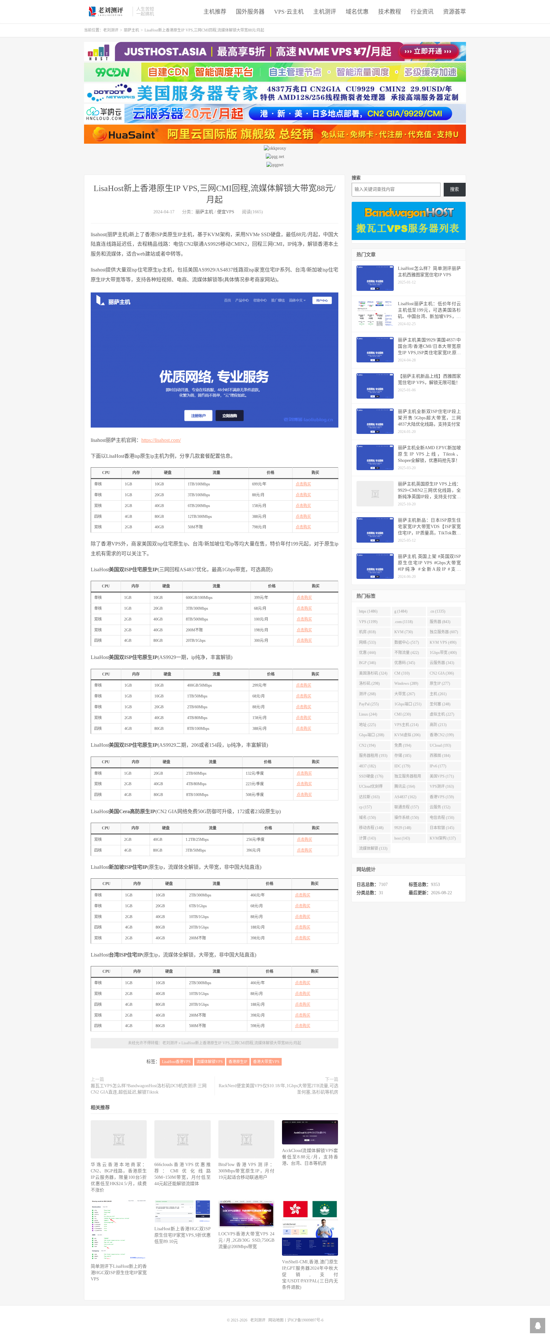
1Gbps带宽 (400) (443, 652)
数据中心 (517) (406, 642)
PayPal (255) (369, 704)
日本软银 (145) (442, 828)
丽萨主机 (131, 30)
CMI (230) (402, 714)
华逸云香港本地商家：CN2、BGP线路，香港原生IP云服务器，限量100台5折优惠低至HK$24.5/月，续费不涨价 (119, 1177)
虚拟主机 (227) (442, 714)
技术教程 (389, 12)
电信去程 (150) (442, 817)
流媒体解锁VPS (209, 1062)
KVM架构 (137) (443, 838)
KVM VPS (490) (443, 642)
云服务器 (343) (442, 663)
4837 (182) (367, 766)
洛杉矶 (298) (369, 683)
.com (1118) (403, 622)
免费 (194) (402, 745)
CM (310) (402, 673)
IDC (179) (402, 766)
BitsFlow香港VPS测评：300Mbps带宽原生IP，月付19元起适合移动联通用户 (246, 1171)
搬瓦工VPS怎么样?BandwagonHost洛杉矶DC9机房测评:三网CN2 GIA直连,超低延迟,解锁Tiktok (149, 1088)
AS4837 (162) (405, 797)
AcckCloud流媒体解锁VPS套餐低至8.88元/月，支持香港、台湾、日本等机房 (310, 1157)
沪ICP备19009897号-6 (305, 1320)
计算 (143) (367, 838)
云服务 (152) (440, 807)
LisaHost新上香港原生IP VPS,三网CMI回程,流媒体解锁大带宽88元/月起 (241, 1043)
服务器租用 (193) (373, 755)
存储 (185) (402, 755)
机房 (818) (367, 632)
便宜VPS (225, 211)
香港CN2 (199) (442, 735)
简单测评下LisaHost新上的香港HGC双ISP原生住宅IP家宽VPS (119, 1272)
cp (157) (365, 807)
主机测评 (324, 12)
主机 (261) (438, 694)
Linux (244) (368, 714)
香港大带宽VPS (266, 1062)
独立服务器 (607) (444, 632)
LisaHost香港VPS (176, 1062)
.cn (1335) (437, 611)
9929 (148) (402, 828)
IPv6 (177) (438, 766)
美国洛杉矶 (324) (373, 673)
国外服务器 (250, 12)
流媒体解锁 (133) (373, 848)
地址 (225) (367, 725)
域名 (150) (367, 817)
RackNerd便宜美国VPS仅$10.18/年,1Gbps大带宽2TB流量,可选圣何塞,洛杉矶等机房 (278, 1088)
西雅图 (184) (440, 755)
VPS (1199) (368, 622)
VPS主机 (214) (406, 725)
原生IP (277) (440, 683)
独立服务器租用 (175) (407, 777)
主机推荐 (214, 12)
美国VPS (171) (442, 776)
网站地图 (276, 1320)
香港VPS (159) (442, 797)
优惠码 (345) (404, 663)
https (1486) (368, 611)
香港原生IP (238, 1062)
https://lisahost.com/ (161, 440)
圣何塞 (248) (440, 704)
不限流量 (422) (406, 652)
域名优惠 (357, 12)
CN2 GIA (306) (442, 673)
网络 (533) (367, 642)
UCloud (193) (440, 745)
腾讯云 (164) (404, 786)
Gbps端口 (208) (371, 735)
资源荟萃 (454, 12)
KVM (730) (403, 632)
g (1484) (400, 611)
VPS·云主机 (289, 12)
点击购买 (303, 484)
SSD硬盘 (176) (371, 776)
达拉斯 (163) (369, 797)
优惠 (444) (367, 652)
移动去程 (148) (371, 828)
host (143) (402, 838)
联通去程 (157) (406, 807)
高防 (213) (438, 725)
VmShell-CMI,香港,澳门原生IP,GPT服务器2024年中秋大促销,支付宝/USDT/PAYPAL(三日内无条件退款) (310, 1274)
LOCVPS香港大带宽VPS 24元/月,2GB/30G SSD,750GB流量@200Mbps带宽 (246, 1240)
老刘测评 (106, 11)
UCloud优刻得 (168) (371, 787)
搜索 (356, 177)
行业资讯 (422, 12)
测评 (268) (367, 694)
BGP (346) (367, 663)
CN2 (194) (367, 745)
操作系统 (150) (406, 817)
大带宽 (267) (404, 694)
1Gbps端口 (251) (407, 704)
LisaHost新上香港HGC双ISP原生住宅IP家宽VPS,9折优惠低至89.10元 (182, 1235)
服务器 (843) (440, 622)
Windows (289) (406, 683)
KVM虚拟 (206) (407, 735)
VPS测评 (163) (442, 786)
